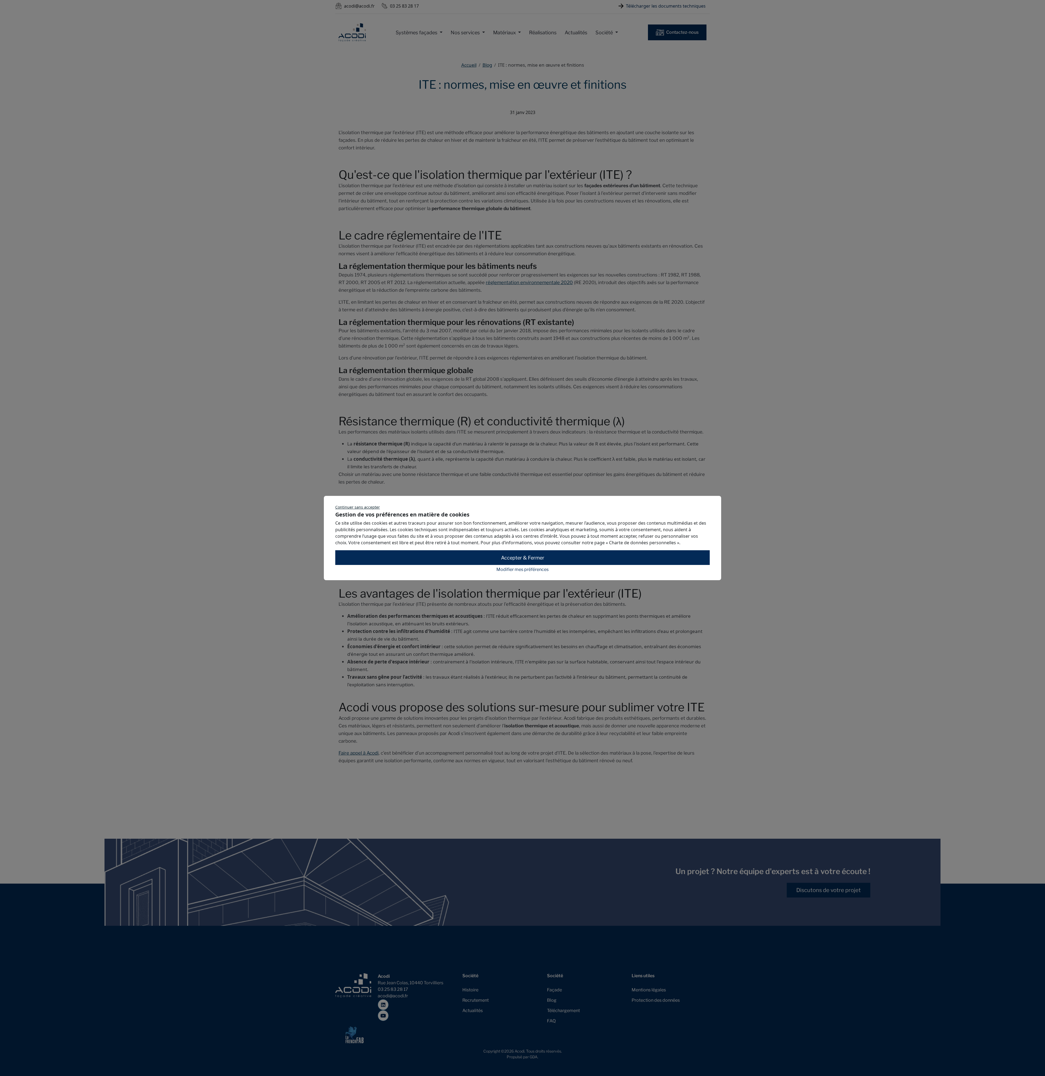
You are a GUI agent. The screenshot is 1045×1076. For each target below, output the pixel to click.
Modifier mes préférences (522, 569)
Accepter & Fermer (522, 558)
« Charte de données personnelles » (642, 543)
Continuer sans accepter (357, 507)
